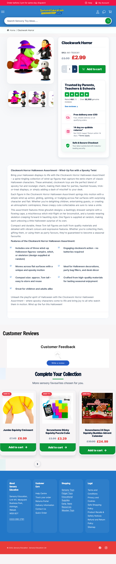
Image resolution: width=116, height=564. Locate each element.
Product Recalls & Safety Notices (96, 514)
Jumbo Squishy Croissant (18, 430)
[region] (58, 424)
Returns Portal (42, 501)
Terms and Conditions (92, 492)
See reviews (71, 106)
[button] (6, 12)
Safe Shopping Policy (94, 507)
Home (12, 30)
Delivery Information (45, 505)
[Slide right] (53, 99)
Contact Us (41, 509)
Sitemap (91, 527)
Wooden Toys (68, 510)
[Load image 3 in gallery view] (57, 99)
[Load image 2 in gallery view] (37, 99)
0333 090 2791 (16, 519)
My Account (103, 3)
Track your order (43, 497)
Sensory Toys (68, 490)
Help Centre (41, 493)
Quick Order (41, 513)
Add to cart (15, 447)
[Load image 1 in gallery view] (17, 98)
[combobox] (58, 21)
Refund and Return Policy (96, 521)
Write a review (58, 363)
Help (90, 3)
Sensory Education (21, 548)
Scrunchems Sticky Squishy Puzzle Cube (58, 431)
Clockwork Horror (26, 30)
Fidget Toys (67, 493)
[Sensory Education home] (52, 11)
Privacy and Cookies (93, 499)
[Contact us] (104, 12)
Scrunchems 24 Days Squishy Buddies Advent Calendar (97, 433)
